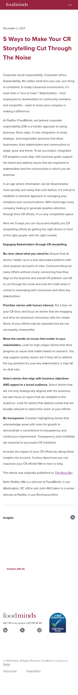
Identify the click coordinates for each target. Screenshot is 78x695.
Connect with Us (16, 569)
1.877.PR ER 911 (34, 623)
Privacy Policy (34, 671)
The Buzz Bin (64, 473)
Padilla (6, 664)
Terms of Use (10, 671)
